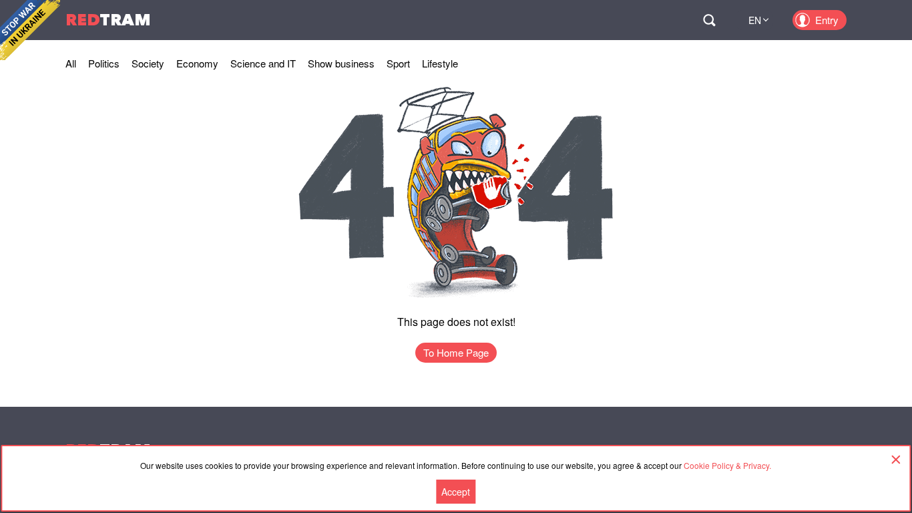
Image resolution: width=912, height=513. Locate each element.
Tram (108, 19)
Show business (341, 63)
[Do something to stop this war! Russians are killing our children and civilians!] (30, 30)
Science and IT (263, 63)
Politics (104, 63)
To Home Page (456, 352)
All (70, 63)
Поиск (709, 20)
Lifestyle (440, 63)
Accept (455, 491)
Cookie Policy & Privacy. (727, 465)
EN (754, 20)
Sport (398, 63)
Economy (197, 63)
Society (148, 63)
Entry (827, 20)
